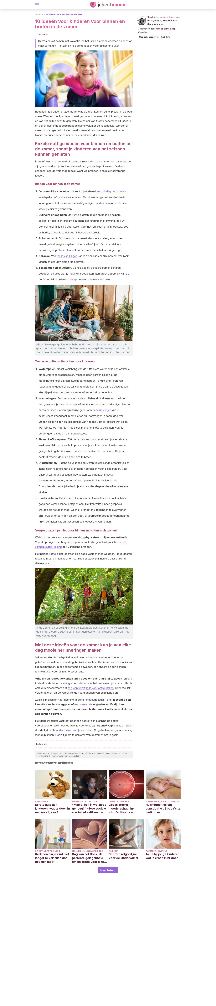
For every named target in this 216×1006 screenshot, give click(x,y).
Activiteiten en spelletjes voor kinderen (64, 14)
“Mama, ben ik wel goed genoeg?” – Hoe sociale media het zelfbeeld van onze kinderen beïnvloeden (89, 808)
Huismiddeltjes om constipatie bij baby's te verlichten (163, 808)
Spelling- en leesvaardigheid (87, 851)
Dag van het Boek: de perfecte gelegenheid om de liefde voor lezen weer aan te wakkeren (89, 858)
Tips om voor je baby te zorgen (162, 801)
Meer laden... (108, 870)
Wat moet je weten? (156, 851)
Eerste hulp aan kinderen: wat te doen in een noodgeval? (52, 808)
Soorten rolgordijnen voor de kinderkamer (124, 856)
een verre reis (83, 704)
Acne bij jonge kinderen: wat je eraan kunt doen (163, 856)
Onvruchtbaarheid (119, 801)
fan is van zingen (67, 256)
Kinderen (113, 851)
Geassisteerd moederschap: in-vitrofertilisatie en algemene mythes (121, 808)
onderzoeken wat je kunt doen (74, 730)
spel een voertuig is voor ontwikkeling (91, 687)
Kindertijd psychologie (84, 801)
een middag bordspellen (111, 191)
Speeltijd (39, 14)
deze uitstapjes (102, 410)
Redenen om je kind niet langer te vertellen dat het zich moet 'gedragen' (52, 858)
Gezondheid (41, 801)
